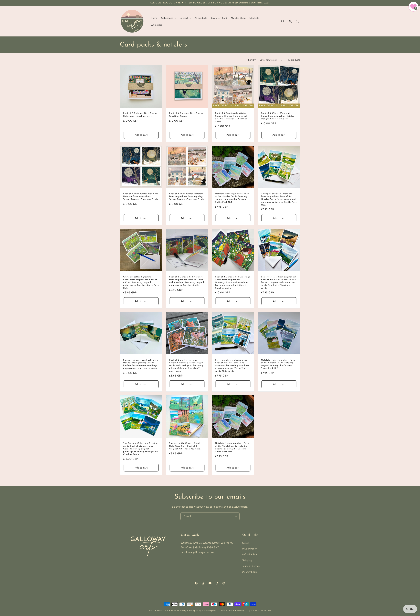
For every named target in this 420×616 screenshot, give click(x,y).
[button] (168, 17)
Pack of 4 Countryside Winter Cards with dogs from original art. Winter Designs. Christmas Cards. (231, 117)
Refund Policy (249, 554)
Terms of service (227, 610)
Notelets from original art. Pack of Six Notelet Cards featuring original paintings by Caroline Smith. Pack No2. (278, 364)
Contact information (262, 610)
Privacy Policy (249, 548)
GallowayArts (162, 610)
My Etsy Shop (249, 571)
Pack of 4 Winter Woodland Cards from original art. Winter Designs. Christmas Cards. (277, 116)
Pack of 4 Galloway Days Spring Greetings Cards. (186, 114)
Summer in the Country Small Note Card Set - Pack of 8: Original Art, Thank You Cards (185, 446)
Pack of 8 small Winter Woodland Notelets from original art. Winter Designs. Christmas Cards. (141, 196)
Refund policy (210, 610)
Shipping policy (243, 610)
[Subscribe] (235, 516)
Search (246, 542)
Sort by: (252, 59)
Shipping (247, 560)
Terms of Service (251, 565)
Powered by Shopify (177, 610)
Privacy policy (195, 610)
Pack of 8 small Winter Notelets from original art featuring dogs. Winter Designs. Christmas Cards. (186, 196)
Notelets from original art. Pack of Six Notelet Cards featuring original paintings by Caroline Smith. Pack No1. (232, 198)
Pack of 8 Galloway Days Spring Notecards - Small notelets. (140, 114)
